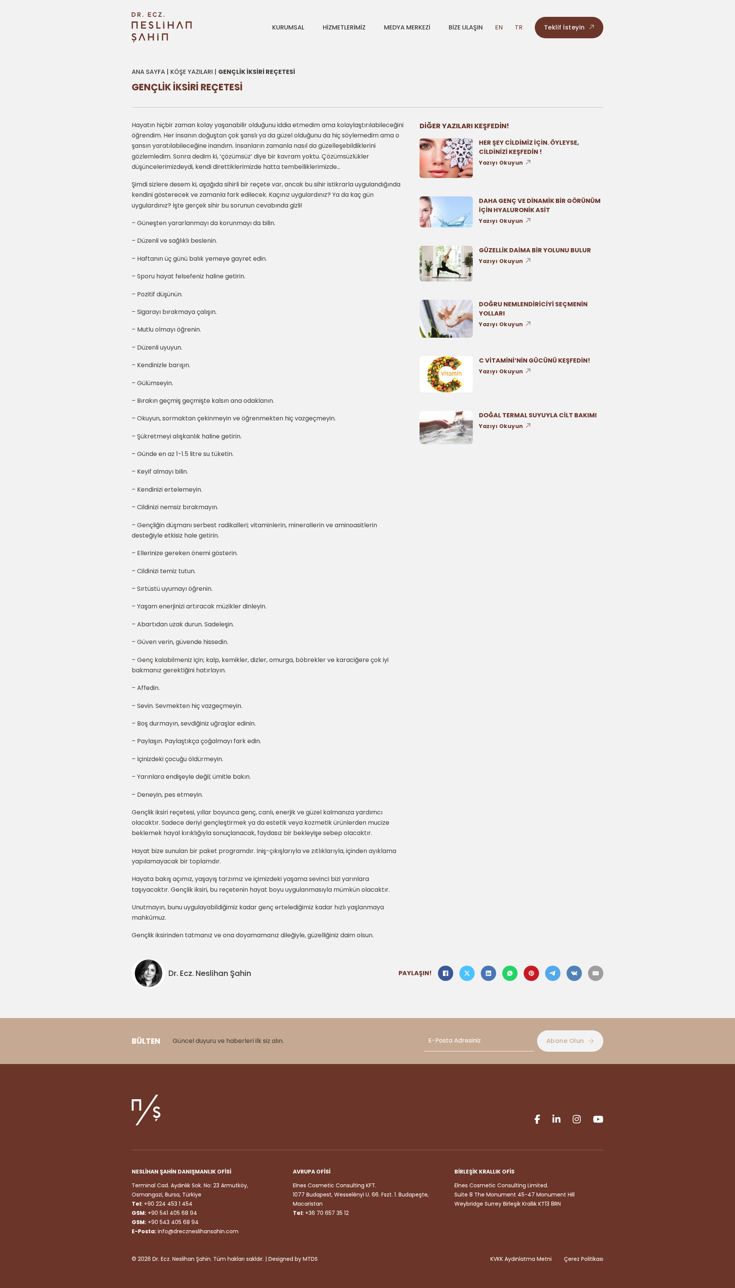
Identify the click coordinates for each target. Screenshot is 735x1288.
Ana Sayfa (148, 71)
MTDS (310, 1259)
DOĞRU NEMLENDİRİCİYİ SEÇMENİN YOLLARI (533, 309)
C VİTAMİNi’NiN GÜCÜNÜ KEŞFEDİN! (534, 360)
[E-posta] (595, 973)
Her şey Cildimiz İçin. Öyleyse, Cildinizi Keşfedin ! (529, 147)
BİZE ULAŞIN (466, 27)
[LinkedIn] (488, 973)
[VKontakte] (574, 973)
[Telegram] (552, 973)
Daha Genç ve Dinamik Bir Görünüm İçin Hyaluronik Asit (540, 205)
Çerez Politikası (583, 1259)
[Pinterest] (531, 973)
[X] (467, 973)
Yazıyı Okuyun (501, 163)
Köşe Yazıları (191, 71)
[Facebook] (445, 973)
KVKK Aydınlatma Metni (521, 1259)
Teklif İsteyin (564, 27)
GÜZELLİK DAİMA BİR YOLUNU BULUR (535, 250)
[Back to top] (712, 1249)
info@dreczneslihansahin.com (198, 1231)
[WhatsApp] (510, 973)
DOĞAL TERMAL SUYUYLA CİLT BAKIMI (538, 415)
